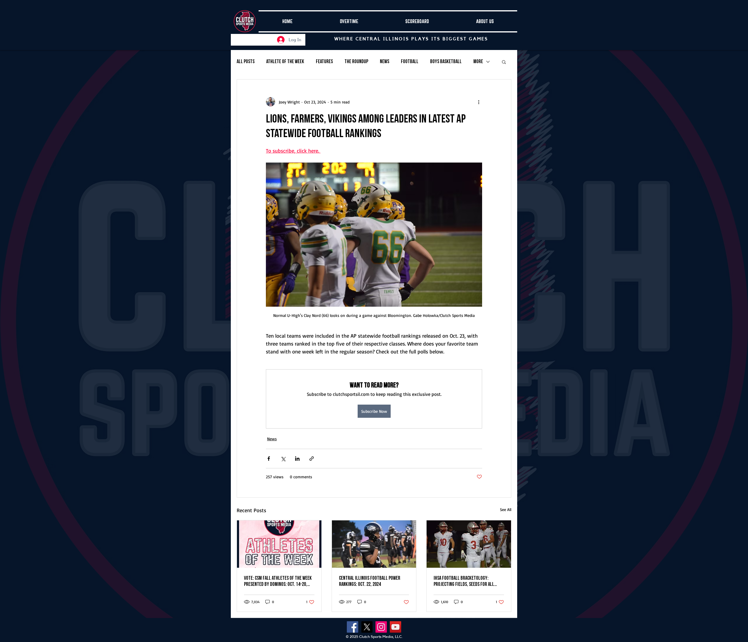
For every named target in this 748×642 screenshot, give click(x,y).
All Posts (245, 61)
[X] (367, 627)
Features (324, 61)
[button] (504, 61)
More (478, 61)
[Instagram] (381, 627)
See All (505, 509)
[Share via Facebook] (268, 458)
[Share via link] (311, 458)
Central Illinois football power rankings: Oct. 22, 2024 (369, 581)
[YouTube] (395, 627)
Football (409, 61)
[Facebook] (352, 627)
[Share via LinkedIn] (297, 458)
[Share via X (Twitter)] (283, 458)
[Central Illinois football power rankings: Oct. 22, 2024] (374, 544)
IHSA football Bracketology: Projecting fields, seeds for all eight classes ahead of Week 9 (464, 581)
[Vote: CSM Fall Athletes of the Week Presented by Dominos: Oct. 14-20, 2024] (279, 544)
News (384, 61)
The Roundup (356, 61)
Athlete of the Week (285, 61)
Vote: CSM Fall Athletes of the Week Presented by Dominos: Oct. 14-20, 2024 (278, 581)
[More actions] (478, 101)
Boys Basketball (446, 61)
